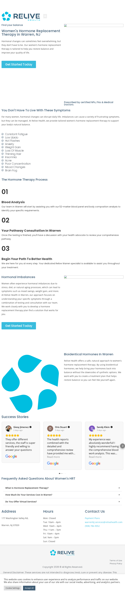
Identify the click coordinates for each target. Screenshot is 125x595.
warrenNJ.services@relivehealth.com (103, 522)
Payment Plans (92, 518)
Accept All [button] (29, 588)
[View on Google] (8, 429)
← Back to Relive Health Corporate (60, 3)
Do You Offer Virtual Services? (21, 501)
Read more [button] (53, 457)
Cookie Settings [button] (13, 588)
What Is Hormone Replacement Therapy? (27, 487)
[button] (2, 445)
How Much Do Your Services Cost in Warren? (28, 494)
